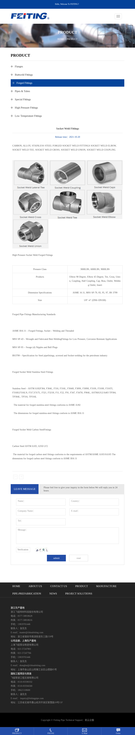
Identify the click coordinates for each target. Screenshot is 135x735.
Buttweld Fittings (24, 74)
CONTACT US (58, 586)
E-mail (84, 733)
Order (118, 733)
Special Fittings (23, 99)
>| (21, 476)
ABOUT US (35, 586)
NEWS (53, 593)
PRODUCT (81, 586)
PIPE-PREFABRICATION (26, 593)
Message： (23, 530)
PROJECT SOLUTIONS (78, 593)
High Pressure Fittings (26, 107)
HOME (60, 39)
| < (15, 476)
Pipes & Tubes (22, 91)
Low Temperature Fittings (28, 115)
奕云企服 (89, 720)
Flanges (19, 66)
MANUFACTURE (106, 586)
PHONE (50, 733)
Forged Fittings (24, 83)
